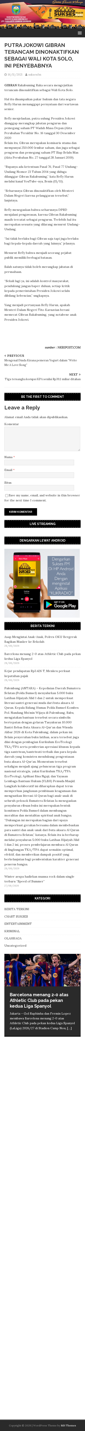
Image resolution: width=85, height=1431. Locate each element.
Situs (8, 483)
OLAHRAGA (13, 938)
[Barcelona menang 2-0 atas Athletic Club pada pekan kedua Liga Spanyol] (42, 970)
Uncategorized (15, 946)
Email (8, 470)
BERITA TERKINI (16, 909)
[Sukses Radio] (42, 26)
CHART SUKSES (16, 916)
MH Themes (68, 1425)
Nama (8, 457)
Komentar (11, 424)
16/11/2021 (15, 74)
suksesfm (34, 74)
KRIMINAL (12, 931)
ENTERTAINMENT (18, 924)
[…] (69, 1028)
